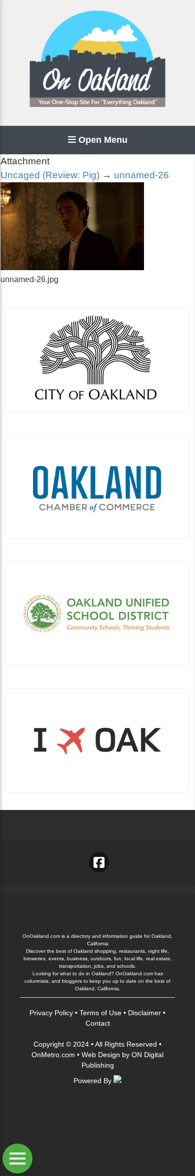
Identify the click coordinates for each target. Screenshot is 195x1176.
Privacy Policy (51, 1013)
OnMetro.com (53, 1055)
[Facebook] (99, 862)
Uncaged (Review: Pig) (50, 175)
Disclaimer (144, 1013)
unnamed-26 (141, 175)
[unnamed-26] (72, 267)
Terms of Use (101, 1013)
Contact (98, 1023)
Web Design (101, 1055)
